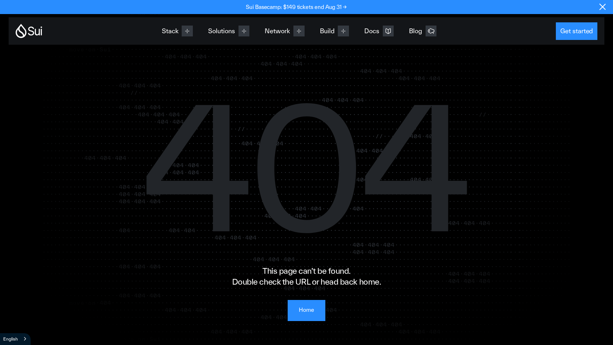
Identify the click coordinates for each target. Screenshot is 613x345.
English (10, 338)
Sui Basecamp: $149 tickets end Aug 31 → (296, 7)
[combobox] (15, 339)
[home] (29, 31)
